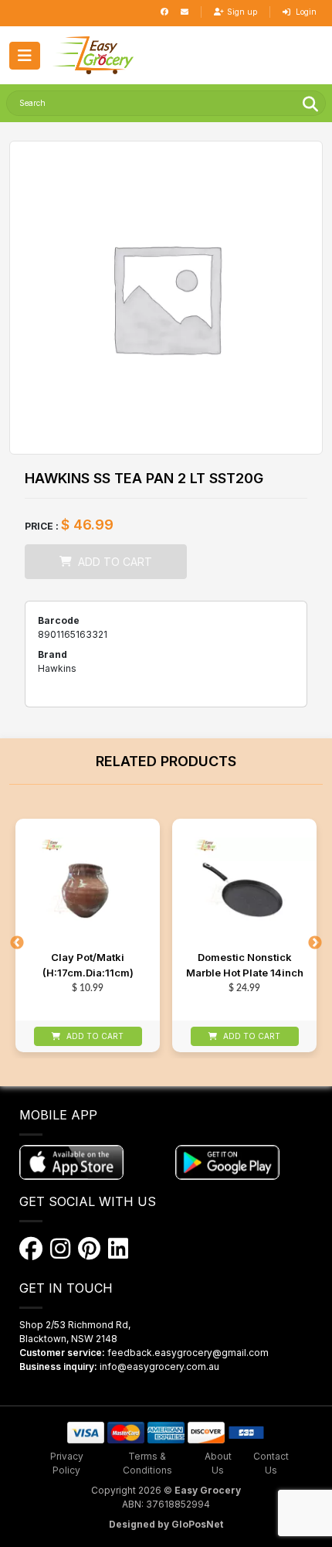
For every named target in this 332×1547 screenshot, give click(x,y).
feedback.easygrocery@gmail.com (188, 1352)
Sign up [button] (242, 11)
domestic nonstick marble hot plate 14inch (244, 965)
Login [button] (305, 11)
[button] (93, 55)
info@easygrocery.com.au (159, 1366)
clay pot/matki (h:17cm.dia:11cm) (88, 965)
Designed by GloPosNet (166, 1524)
